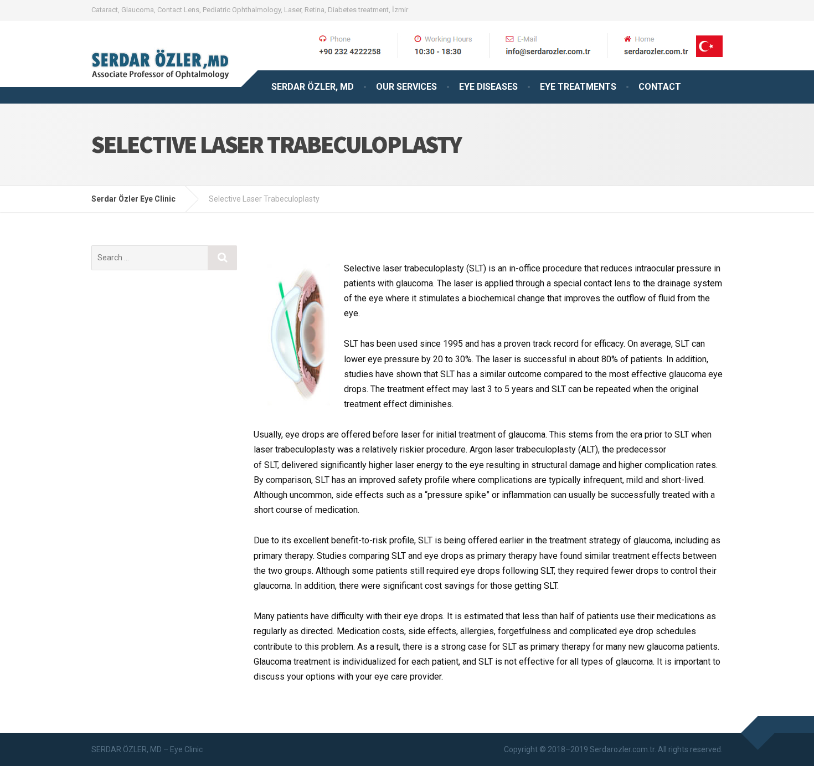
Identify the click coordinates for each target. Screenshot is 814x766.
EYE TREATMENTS (578, 86)
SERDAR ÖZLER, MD (312, 86)
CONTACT (659, 86)
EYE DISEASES (488, 86)
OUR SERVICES (406, 86)
